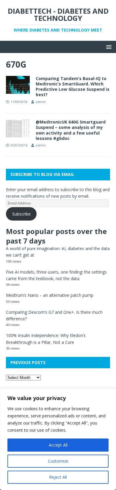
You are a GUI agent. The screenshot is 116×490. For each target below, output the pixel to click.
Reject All (58, 477)
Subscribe (21, 214)
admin (41, 101)
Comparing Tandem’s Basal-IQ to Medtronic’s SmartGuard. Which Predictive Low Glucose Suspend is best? (72, 87)
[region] (58, 439)
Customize (58, 461)
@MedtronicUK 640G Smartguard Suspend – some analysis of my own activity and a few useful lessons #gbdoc (71, 130)
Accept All (58, 445)
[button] (108, 46)
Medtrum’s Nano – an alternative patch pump (49, 295)
